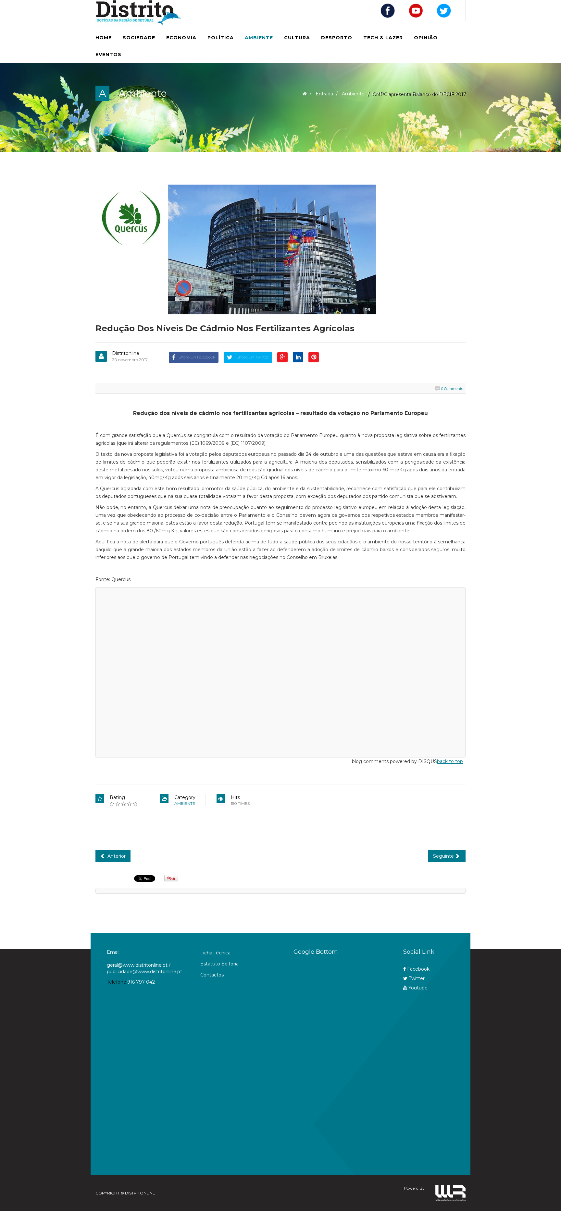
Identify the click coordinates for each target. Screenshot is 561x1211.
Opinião (426, 38)
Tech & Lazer (383, 38)
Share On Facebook (197, 357)
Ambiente (259, 38)
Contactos (212, 975)
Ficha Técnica (215, 953)
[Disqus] (280, 671)
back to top (450, 761)
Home (103, 38)
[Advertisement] (335, 1061)
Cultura (297, 38)
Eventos (108, 54)
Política (220, 38)
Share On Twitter (252, 357)
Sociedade (139, 38)
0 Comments (452, 388)
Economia (181, 38)
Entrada (324, 94)
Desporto (336, 38)
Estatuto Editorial (220, 964)
